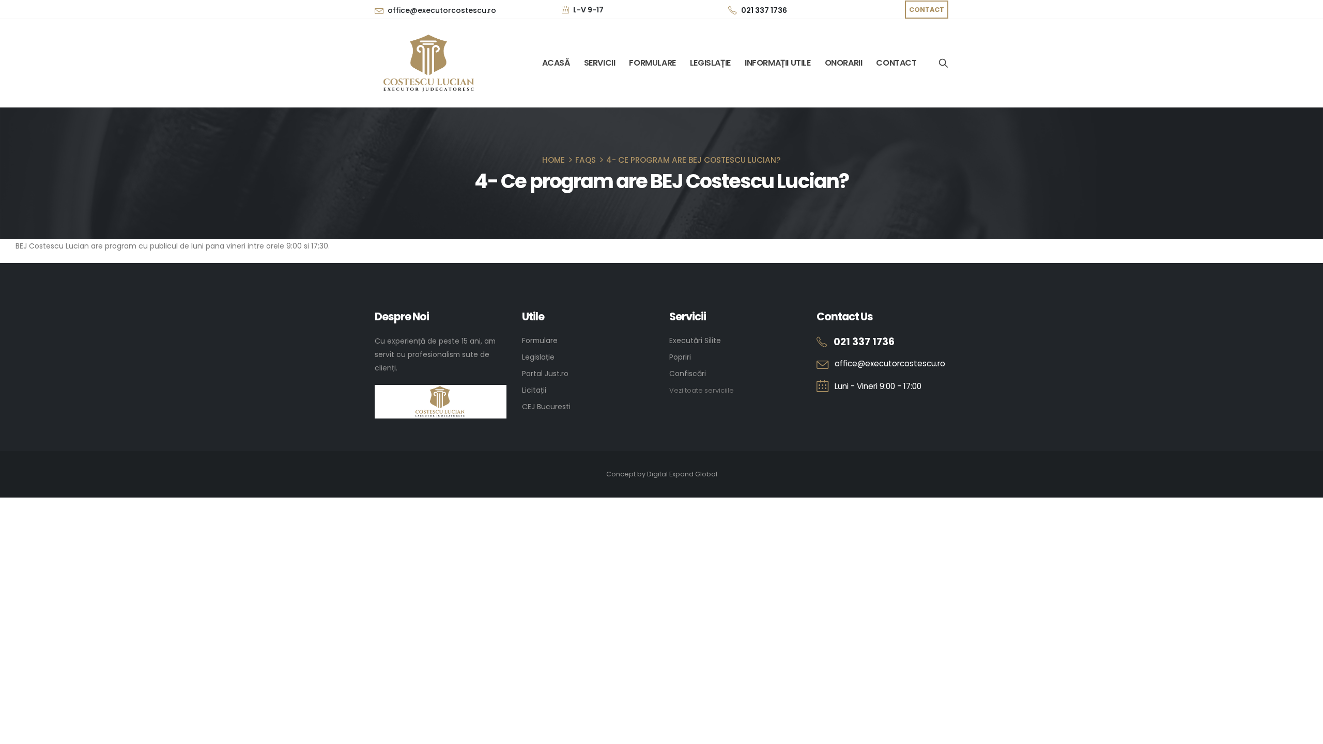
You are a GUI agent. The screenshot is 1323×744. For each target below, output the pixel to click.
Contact (896, 63)
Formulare (652, 63)
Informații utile (778, 63)
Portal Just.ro (545, 373)
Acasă (556, 63)
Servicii (600, 63)
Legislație (710, 63)
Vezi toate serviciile (701, 390)
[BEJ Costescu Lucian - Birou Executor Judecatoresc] (430, 63)
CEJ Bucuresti (546, 406)
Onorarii (844, 63)
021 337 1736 (764, 10)
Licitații (534, 390)
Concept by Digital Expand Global (661, 474)
